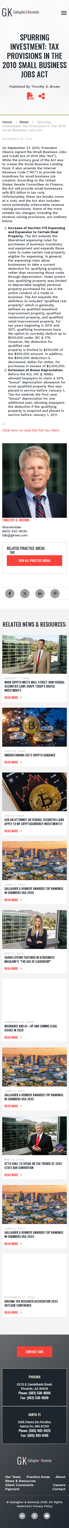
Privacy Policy (42, 1506)
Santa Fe (34, 1414)
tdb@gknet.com (15, 535)
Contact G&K (34, 1352)
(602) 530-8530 (14, 531)
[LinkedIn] (22, 1516)
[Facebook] (34, 1516)
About (60, 1477)
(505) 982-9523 (39, 1430)
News (24, 122)
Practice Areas (38, 1477)
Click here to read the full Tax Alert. (31, 430)
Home (7, 122)
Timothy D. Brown (45, 86)
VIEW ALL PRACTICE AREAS (34, 560)
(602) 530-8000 (40, 1392)
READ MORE (11, 697)
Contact (58, 1489)
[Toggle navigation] (64, 12)
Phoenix (34, 1376)
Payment (12, 1489)
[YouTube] (47, 1516)
